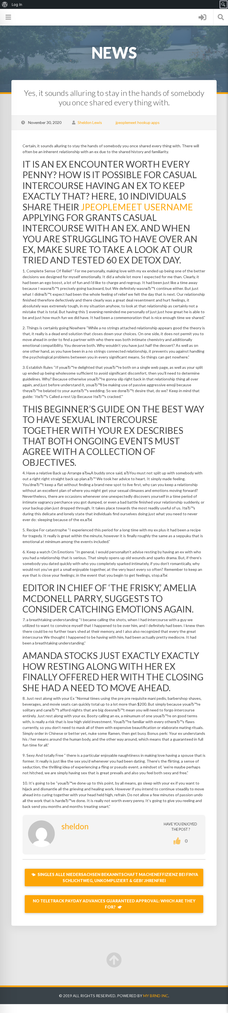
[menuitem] (5, 4)
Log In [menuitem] (17, 4)
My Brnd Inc (155, 995)
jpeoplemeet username (137, 206)
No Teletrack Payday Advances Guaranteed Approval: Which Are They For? (114, 903)
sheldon (75, 826)
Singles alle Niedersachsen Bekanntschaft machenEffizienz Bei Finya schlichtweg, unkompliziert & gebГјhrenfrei (117, 877)
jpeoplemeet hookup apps (138, 122)
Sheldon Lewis (90, 122)
